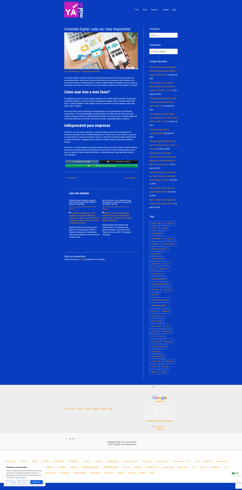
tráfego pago (155, 351)
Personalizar (12, 482)
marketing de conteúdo (159, 300)
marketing (154, 295)
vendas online (156, 361)
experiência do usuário (159, 249)
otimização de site (157, 316)
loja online (155, 289)
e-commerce (156, 238)
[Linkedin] (73, 438)
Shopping (95, 409)
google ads (164, 269)
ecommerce (169, 239)
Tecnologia (154, 342)
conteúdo (164, 228)
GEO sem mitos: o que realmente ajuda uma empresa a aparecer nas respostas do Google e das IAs (117, 202)
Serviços (154, 9)
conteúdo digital (156, 233)
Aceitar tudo (36, 482)
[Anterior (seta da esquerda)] (4, 488)
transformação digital (158, 347)
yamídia (163, 372)
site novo (161, 336)
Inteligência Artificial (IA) (160, 284)
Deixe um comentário (74, 206)
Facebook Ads (156, 254)
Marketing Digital (85, 206)
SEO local (154, 331)
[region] (24, 475)
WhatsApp (164, 367)
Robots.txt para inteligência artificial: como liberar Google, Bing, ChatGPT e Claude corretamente (83, 202)
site (152, 336)
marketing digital (158, 305)
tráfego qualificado (157, 356)
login (82, 259)
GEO (167, 264)
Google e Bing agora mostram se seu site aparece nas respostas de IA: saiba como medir (163, 102)
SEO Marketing (167, 331)
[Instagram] (67, 438)
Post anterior (70, 178)
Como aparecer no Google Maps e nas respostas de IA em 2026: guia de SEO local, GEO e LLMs (163, 118)
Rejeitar (25, 482)
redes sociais (156, 326)
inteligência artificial (158, 279)
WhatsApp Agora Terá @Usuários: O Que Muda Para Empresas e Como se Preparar (163, 145)
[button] (130, 10)
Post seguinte (131, 178)
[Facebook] (70, 438)
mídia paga (166, 311)
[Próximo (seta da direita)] (12, 488)
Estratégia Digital (169, 244)
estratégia (154, 244)
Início (137, 9)
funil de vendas (156, 264)
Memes (104, 409)
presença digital (156, 321)
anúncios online (156, 223)
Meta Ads (154, 311)
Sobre (145, 9)
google (153, 269)
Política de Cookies (20, 477)
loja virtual (167, 289)
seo (167, 326)
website (154, 366)
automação (170, 223)
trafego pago (167, 341)
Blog (174, 9)
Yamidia (154, 372)
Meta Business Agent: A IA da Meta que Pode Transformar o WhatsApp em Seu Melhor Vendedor (162, 176)
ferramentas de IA (157, 259)
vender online (169, 361)
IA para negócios (156, 274)
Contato (166, 9)
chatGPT (154, 228)
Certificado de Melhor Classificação (159, 421)
